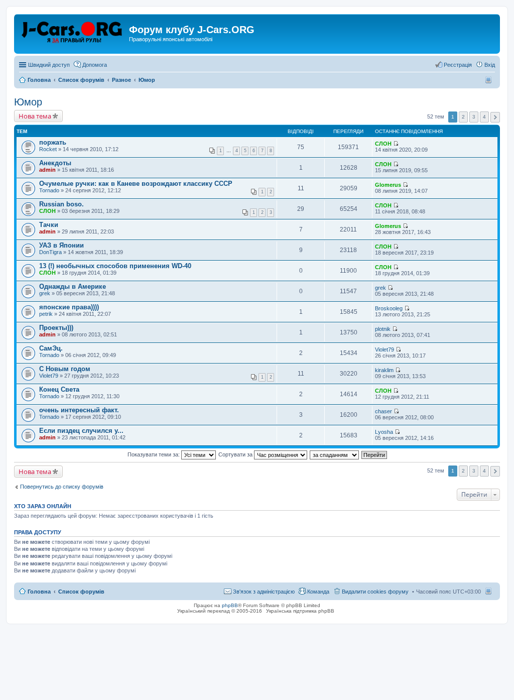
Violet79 (384, 349)
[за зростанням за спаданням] (335, 454)
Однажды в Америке (72, 286)
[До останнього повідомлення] (396, 144)
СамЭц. (51, 348)
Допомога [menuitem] (94, 65)
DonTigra (50, 252)
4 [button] (484, 117)
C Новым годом (64, 369)
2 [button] (463, 117)
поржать (52, 142)
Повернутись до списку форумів (61, 487)
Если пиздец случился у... (81, 430)
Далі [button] (495, 117)
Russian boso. (61, 204)
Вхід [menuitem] (489, 65)
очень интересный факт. (79, 410)
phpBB (230, 605)
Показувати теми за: (154, 454)
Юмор (28, 101)
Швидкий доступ (49, 65)
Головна (39, 592)
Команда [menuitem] (318, 592)
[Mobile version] (489, 80)
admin (47, 170)
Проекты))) (56, 327)
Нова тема (35, 116)
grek (44, 293)
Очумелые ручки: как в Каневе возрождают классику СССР (135, 183)
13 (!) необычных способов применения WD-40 (115, 266)
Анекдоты (55, 163)
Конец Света (59, 389)
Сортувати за (236, 454)
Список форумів (81, 592)
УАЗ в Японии (61, 245)
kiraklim (384, 370)
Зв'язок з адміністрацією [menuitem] (264, 592)
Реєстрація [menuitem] (458, 65)
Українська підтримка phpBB (300, 611)
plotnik (383, 329)
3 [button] (473, 117)
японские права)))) (69, 307)
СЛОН (383, 144)
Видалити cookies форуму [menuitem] (375, 592)
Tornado (49, 190)
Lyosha (384, 432)
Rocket (48, 149)
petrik (46, 314)
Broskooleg (389, 308)
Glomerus (388, 185)
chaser (383, 411)
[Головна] (73, 33)
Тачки (48, 224)
